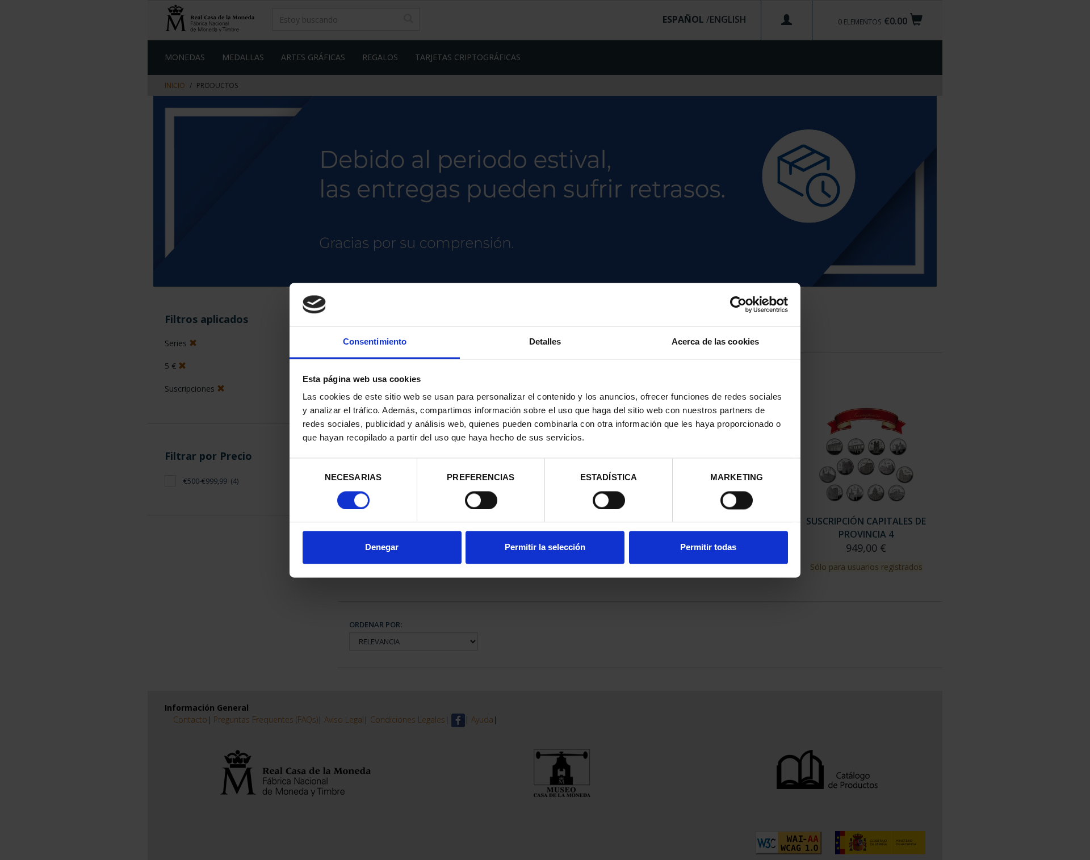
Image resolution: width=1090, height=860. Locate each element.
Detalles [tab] (545, 342)
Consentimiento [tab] (374, 342)
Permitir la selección (545, 547)
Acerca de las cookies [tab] (715, 342)
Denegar (382, 547)
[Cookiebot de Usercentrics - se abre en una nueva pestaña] (738, 304)
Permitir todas (708, 547)
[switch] (481, 500)
